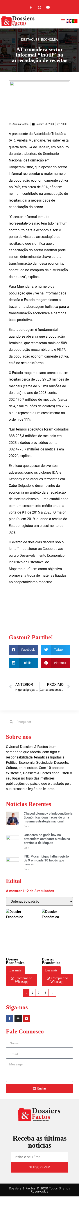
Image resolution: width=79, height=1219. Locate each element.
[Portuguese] (75, 22)
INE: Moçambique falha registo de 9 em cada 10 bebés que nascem (46, 860)
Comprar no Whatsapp (23, 979)
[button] (62, 20)
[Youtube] (48, 7)
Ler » (26, 826)
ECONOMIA (49, 40)
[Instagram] (39, 7)
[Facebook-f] (31, 7)
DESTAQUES (30, 40)
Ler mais (15, 970)
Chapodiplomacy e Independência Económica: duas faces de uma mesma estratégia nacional (48, 817)
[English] (69, 22)
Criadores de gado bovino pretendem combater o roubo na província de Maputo (47, 839)
